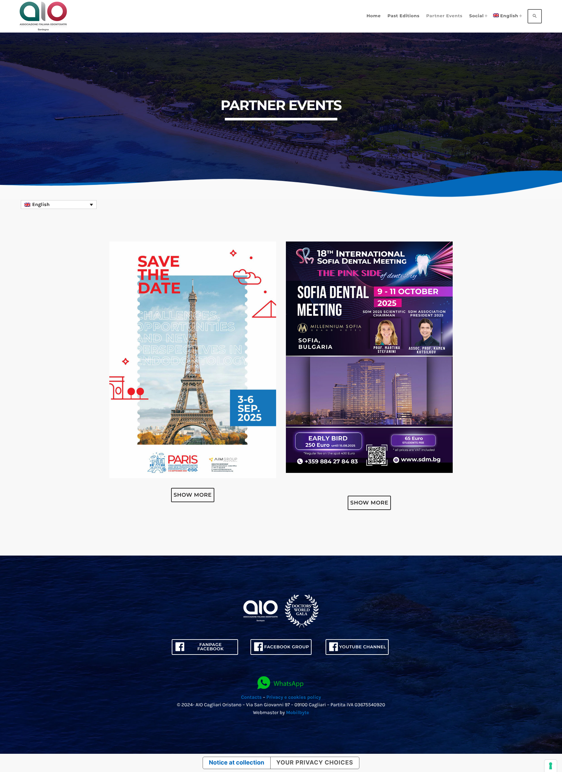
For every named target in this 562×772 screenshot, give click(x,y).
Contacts (251, 697)
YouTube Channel (362, 647)
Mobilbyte (297, 712)
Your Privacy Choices (314, 762)
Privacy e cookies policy (293, 697)
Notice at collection (236, 762)
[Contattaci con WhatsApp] (281, 683)
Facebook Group (286, 647)
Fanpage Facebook (210, 647)
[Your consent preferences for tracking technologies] (550, 766)
